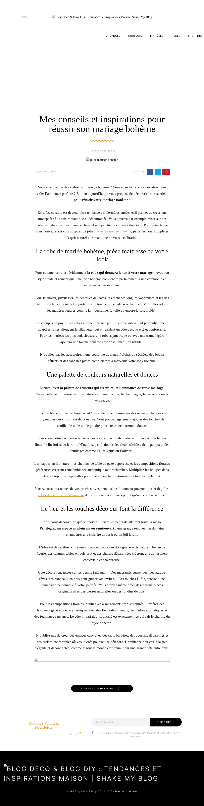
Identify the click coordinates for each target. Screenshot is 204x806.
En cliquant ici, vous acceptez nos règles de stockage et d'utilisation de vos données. (138, 734)
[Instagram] (12, 17)
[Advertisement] (102, 72)
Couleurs (135, 35)
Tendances (112, 35)
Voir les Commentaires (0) (100, 688)
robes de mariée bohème (113, 231)
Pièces (175, 35)
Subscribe (164, 722)
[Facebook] (6, 17)
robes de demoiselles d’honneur (61, 495)
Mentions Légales (126, 791)
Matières (156, 35)
